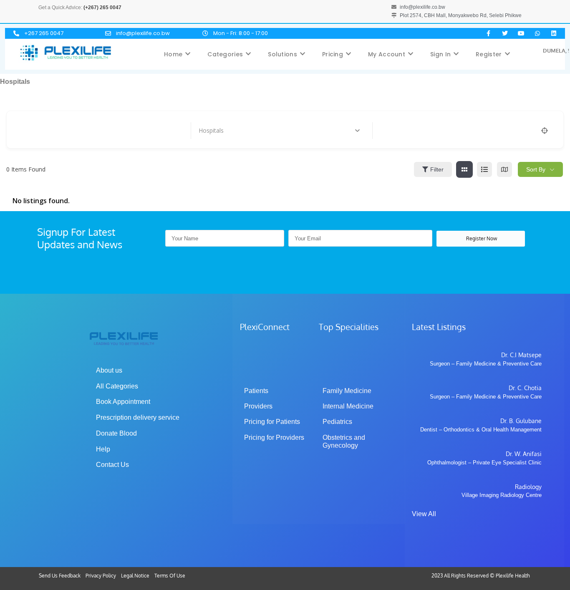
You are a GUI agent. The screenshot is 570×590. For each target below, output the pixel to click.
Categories (225, 54)
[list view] (484, 169)
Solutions (282, 54)
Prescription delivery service (137, 417)
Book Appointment (123, 401)
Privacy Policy (101, 575)
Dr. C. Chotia (525, 387)
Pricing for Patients (272, 421)
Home (173, 54)
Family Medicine (347, 390)
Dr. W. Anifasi (524, 453)
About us (109, 370)
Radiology (528, 486)
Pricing (332, 54)
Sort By (535, 169)
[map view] (504, 169)
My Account (386, 54)
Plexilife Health (513, 575)
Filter (437, 169)
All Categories (117, 386)
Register (489, 54)
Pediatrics (337, 421)
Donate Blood (116, 433)
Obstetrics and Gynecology (345, 441)
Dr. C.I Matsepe (521, 354)
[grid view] (464, 169)
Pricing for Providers (274, 437)
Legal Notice (135, 575)
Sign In (440, 54)
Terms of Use (169, 575)
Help (103, 449)
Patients (256, 390)
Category (211, 130)
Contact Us (112, 464)
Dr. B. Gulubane (521, 420)
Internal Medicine (348, 406)
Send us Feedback (60, 575)
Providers (258, 406)
